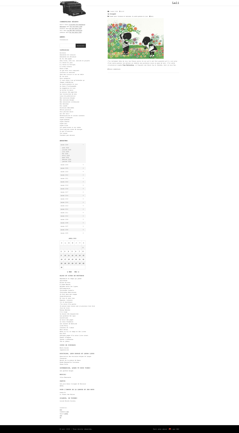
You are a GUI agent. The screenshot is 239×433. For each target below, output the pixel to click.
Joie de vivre (64, 308)
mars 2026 (65, 157)
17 (65, 259)
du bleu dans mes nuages (68, 294)
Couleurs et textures (67, 72)
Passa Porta (64, 364)
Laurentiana (64, 318)
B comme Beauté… (65, 284)
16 (61, 259)
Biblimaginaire (65, 288)
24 (65, 263)
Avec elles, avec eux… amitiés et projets (75, 60)
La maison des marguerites (69, 314)
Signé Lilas (64, 125)
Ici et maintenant (66, 302)
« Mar (69, 272)
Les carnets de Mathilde (68, 323)
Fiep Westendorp (128, 65)
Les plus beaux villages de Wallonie (73, 384)
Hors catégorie (65, 78)
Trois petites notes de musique (71, 129)
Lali (175, 3)
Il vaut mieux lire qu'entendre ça (72, 80)
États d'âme (64, 68)
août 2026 (65, 148)
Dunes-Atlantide (65, 296)
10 (65, 255)
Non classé (63, 106)
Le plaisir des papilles (68, 92)
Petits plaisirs (65, 109)
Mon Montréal (64, 104)
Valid (64, 414)
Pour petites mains (66, 111)
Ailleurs (63, 53)
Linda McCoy (64, 325)
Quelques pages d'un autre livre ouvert (74, 335)
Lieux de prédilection (67, 96)
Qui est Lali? (64, 113)
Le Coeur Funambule (66, 322)
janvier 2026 (66, 161)
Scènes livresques (66, 117)
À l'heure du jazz (66, 62)
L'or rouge (63, 312)
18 (69, 259)
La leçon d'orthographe (68, 86)
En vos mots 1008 (76, 26)
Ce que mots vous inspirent (69, 70)
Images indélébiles (66, 82)
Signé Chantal (64, 121)
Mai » (77, 272)
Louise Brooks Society (67, 401)
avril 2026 (66, 155)
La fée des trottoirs (74, 30)
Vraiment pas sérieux (67, 135)
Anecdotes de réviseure (68, 57)
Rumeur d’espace (65, 337)
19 (72, 259)
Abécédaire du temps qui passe (70, 278)
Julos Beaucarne (65, 377)
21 (79, 259)
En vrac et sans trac (67, 298)
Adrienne (63, 26)
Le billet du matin (66, 90)
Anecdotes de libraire (67, 55)
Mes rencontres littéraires (69, 102)
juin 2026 (65, 151)
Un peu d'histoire (66, 131)
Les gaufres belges (66, 371)
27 (76, 263)
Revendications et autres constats (72, 115)
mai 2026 (65, 153)
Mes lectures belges (67, 100)
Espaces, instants (66, 300)
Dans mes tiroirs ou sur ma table (72, 74)
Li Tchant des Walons (67, 394)
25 (69, 263)
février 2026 (66, 159)
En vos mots (64, 76)
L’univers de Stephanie (77, 24)
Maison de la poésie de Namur (70, 360)
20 (76, 259)
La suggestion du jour (67, 88)
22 (83, 259)
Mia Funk (63, 333)
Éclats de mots (65, 282)
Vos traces (63, 133)
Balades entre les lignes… (69, 286)
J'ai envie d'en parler (68, 304)
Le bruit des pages (66, 320)
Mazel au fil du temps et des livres (73, 331)
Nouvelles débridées (67, 108)
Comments (64, 412)
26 (72, 263)
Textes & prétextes (66, 339)
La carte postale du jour (69, 84)
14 (79, 255)
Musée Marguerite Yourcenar (69, 362)
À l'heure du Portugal (67, 64)
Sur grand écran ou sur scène (70, 127)
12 (72, 255)
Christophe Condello (67, 290)
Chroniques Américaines (68, 292)
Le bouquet (112, 14)
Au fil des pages (66, 58)
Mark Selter (64, 329)
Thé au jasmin (64, 341)
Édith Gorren (64, 348)
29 (83, 263)
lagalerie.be (64, 350)
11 (69, 255)
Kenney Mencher (65, 310)
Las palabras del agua (67, 316)
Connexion (64, 40)
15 (83, 255)
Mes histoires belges (67, 98)
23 (61, 263)
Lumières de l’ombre (67, 327)
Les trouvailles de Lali (68, 94)
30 (61, 267)
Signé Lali (63, 123)
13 (76, 255)
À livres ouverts (66, 66)
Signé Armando (64, 119)
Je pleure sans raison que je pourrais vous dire (77, 306)
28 (79, 263)
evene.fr (63, 392)
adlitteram (63, 280)
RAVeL (61, 386)
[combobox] (68, 46)
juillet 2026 (66, 149)
